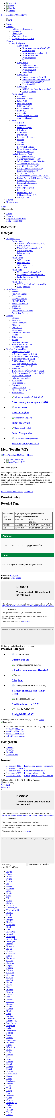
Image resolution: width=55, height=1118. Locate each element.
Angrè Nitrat (22, 46)
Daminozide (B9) (24, 192)
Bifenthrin (21, 130)
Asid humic (22, 96)
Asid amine (22, 113)
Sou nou (9, 26)
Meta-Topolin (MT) (25, 188)
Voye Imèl (5, 785)
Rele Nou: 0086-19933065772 (14, 15)
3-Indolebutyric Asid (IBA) (28, 164)
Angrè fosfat (22, 75)
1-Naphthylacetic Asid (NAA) (30, 168)
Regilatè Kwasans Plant (22, 154)
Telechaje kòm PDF (24, 492)
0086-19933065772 (14, 729)
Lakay (9, 24)
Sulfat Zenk (27, 72)
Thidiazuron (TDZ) (25, 173)
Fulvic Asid (22, 101)
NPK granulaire (29, 91)
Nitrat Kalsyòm (28, 50)
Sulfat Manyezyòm (30, 67)
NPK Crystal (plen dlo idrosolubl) (36, 89)
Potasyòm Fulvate (24, 103)
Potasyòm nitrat (29, 58)
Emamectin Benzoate (26, 137)
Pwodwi (9, 41)
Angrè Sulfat (22, 62)
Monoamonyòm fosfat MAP (34, 77)
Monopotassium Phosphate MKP (36, 79)
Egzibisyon (16, 31)
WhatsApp (5, 787)
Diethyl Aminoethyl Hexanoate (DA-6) (33, 178)
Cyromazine (22, 132)
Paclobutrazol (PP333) (26, 180)
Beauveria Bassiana (25, 147)
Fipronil (20, 139)
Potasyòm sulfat (29, 70)
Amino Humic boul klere (27, 115)
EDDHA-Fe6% (23, 106)
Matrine (20, 144)
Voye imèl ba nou (8, 492)
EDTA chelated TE (25, 108)
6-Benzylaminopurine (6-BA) (29, 159)
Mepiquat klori (23, 197)
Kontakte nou (12, 202)
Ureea (25, 60)
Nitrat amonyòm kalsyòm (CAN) (36, 48)
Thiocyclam (22, 142)
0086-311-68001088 (15, 734)
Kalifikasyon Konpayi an (22, 29)
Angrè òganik (17, 94)
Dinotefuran (22, 135)
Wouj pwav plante (19, 36)
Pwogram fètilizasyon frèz (23, 38)
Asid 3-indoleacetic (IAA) (28, 166)
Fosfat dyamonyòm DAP (33, 82)
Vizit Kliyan (17, 34)
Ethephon (21, 190)
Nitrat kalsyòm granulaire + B (35, 53)
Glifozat (20, 123)
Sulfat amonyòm (29, 65)
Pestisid (15, 120)
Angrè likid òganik (25, 118)
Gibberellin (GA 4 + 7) (26, 195)
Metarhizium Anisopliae (27, 149)
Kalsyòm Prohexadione (27, 183)
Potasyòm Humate (25, 99)
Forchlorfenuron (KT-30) (27, 171)
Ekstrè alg (21, 111)
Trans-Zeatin (22, 185)
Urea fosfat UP (28, 84)
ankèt (41, 719)
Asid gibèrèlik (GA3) (26, 156)
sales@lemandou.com (15, 736)
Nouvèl (9, 200)
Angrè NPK (22, 87)
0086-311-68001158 (14, 731)
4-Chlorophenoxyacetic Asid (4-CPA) (33, 176)
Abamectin (21, 125)
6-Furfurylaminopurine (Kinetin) (30, 161)
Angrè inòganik (18, 43)
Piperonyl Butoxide (25, 151)
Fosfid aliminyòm (24, 127)
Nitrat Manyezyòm (30, 55)
